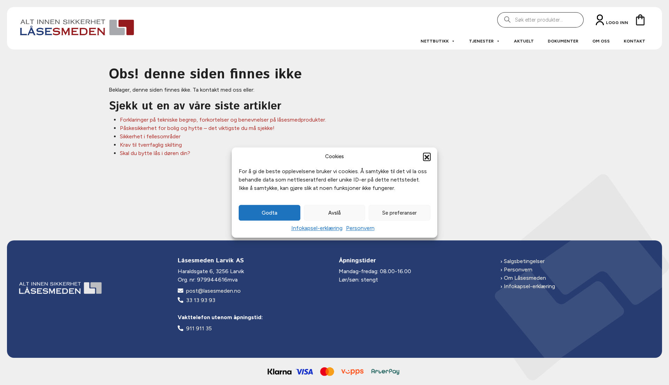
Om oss (601, 41)
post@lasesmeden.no (213, 290)
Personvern (360, 228)
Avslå (334, 213)
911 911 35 (199, 328)
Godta (269, 213)
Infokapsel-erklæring (317, 228)
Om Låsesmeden (525, 278)
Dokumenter (563, 41)
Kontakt (634, 41)
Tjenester (481, 41)
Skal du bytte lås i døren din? (155, 153)
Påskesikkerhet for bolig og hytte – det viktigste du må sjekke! (197, 128)
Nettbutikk (435, 41)
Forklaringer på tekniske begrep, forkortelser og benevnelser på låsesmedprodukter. (223, 119)
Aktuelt (524, 41)
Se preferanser (399, 213)
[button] (426, 156)
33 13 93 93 (200, 300)
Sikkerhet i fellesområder (150, 136)
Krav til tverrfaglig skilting (151, 144)
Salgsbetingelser (524, 261)
